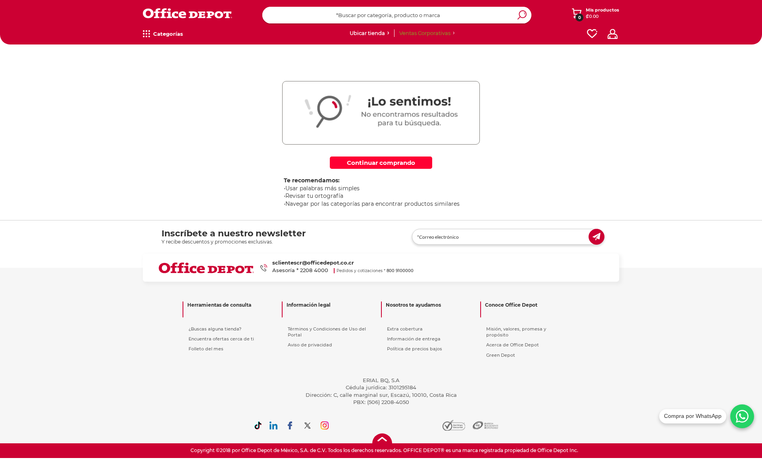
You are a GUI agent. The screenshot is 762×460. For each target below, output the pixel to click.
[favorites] (592, 34)
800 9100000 (400, 270)
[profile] (613, 34)
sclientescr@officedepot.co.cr (313, 262)
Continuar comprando (381, 162)
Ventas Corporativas (424, 33)
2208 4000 (314, 270)
